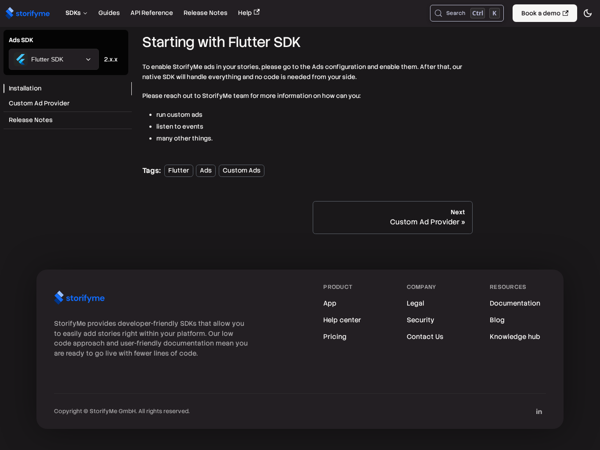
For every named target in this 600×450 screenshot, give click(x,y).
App (329, 303)
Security (420, 320)
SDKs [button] (73, 13)
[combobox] (54, 59)
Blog (497, 320)
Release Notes (206, 13)
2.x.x (111, 59)
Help (245, 13)
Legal (415, 303)
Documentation (515, 303)
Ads (206, 171)
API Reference (151, 13)
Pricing (335, 336)
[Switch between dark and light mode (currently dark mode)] (588, 13)
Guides (109, 13)
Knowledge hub (515, 336)
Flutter (178, 171)
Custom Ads (241, 171)
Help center (342, 320)
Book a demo (540, 13)
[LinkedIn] (539, 411)
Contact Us (425, 336)
